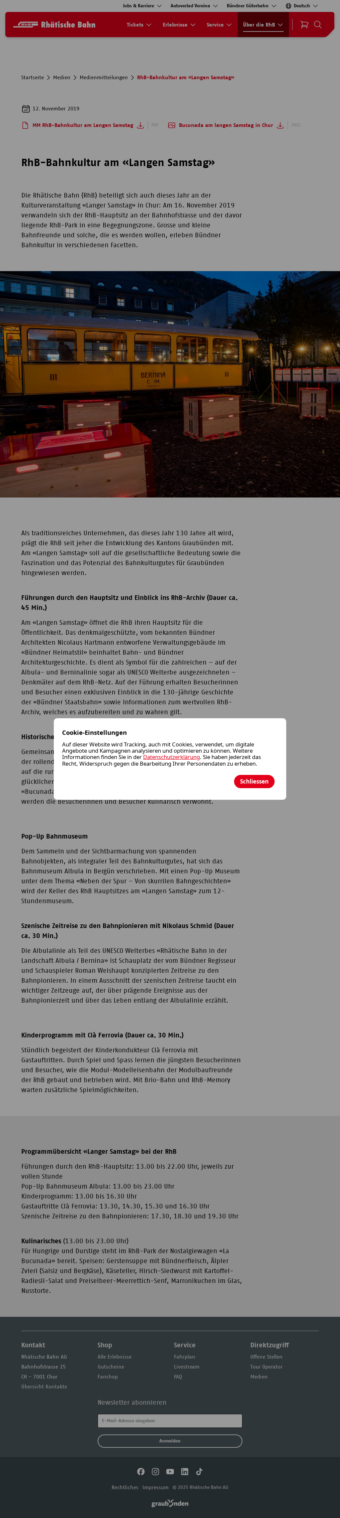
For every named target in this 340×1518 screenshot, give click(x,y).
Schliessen (254, 781)
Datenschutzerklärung (171, 757)
